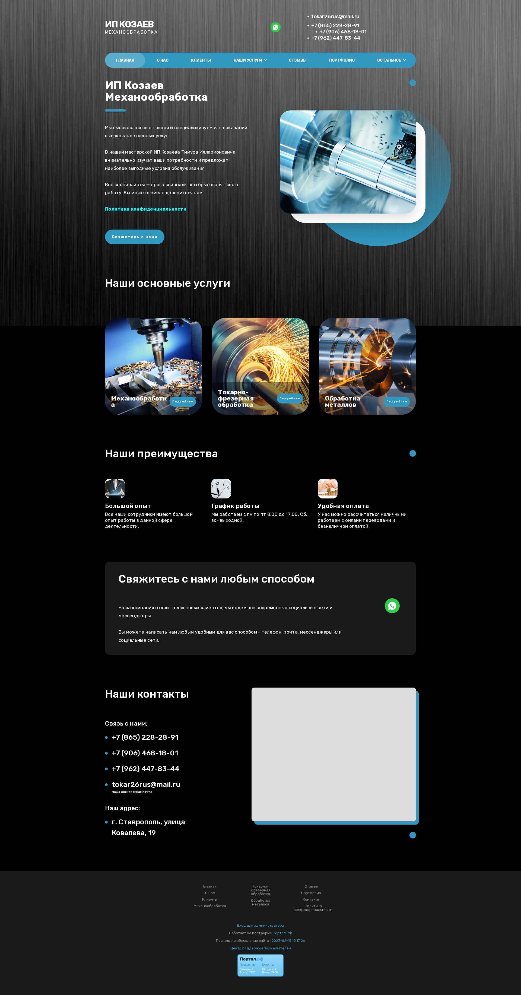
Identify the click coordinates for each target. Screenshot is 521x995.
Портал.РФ (282, 933)
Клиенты (201, 60)
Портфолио (342, 60)
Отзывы (298, 60)
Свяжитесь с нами (135, 237)
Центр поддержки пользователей (260, 948)
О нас (163, 60)
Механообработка (210, 906)
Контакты (311, 899)
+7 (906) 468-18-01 (343, 31)
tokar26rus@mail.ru (335, 16)
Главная (125, 60)
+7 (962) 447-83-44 (335, 38)
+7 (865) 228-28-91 (335, 25)
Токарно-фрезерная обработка (260, 890)
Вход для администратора (260, 925)
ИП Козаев (129, 24)
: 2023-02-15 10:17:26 (287, 941)
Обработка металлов (260, 902)
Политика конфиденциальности (145, 209)
